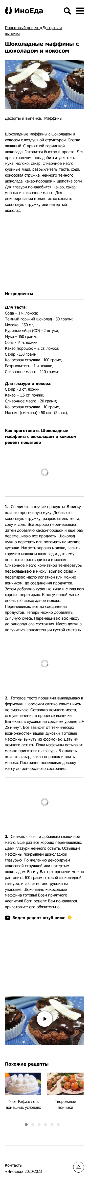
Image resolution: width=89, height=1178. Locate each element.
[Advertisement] (44, 252)
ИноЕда (28, 11)
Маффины (53, 118)
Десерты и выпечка (23, 118)
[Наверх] (78, 1167)
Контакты (13, 1165)
